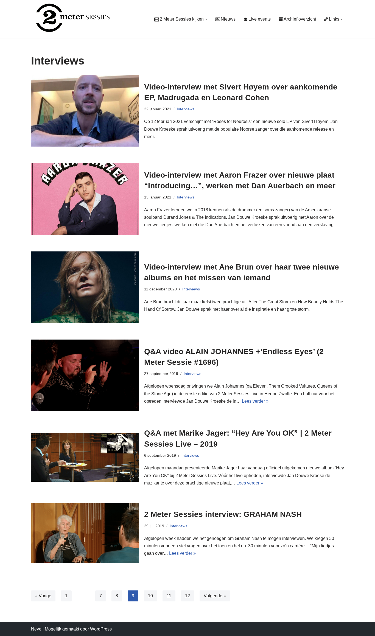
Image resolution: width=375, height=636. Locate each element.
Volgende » (215, 595)
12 (187, 595)
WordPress (101, 629)
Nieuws (228, 19)
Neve (36, 629)
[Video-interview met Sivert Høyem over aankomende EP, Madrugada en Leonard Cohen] (85, 111)
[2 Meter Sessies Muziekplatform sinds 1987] (70, 17)
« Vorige (43, 595)
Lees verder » (255, 401)
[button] (206, 19)
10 (150, 595)
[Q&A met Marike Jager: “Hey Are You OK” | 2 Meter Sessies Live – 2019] (85, 457)
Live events (259, 19)
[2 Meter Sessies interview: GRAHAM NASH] (85, 533)
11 (169, 595)
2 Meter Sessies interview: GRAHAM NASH (223, 514)
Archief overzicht (300, 19)
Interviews (185, 109)
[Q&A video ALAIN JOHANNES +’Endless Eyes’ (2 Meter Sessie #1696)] (85, 375)
